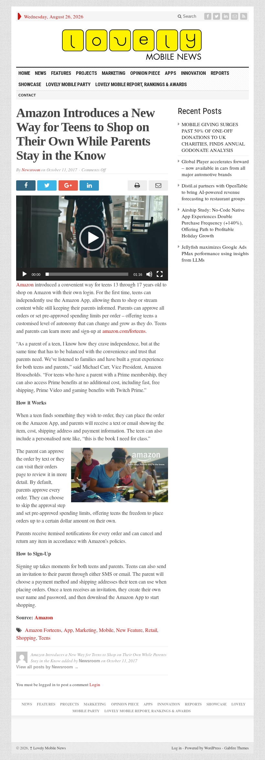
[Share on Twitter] (47, 185)
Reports (220, 73)
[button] (92, 238)
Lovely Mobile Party (68, 84)
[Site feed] (244, 16)
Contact (27, 95)
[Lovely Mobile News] (132, 44)
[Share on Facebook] (26, 185)
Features (61, 73)
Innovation (193, 73)
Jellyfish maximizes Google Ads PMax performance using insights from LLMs (215, 253)
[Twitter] (217, 16)
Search (189, 16)
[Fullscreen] (159, 274)
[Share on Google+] (69, 185)
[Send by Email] (157, 185)
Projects (86, 73)
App (68, 629)
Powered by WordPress (203, 747)
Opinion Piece (145, 73)
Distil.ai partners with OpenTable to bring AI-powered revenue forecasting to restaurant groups (215, 192)
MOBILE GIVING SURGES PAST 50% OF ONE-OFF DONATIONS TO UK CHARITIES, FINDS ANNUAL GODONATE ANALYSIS (213, 137)
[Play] (24, 274)
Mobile (106, 629)
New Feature (129, 629)
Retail (151, 629)
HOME (24, 73)
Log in (177, 747)
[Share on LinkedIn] (90, 185)
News (40, 73)
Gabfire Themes (236, 747)
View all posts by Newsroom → (47, 667)
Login (95, 684)
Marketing (113, 73)
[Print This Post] (136, 185)
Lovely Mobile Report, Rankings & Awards (141, 84)
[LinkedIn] (226, 16)
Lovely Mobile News (48, 747)
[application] (92, 238)
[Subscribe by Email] (235, 16)
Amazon (25, 284)
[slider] (87, 274)
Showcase (29, 84)
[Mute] (149, 274)
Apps (170, 73)
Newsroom (31, 170)
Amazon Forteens (43, 629)
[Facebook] (208, 16)
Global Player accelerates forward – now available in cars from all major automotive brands (215, 167)
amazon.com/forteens (123, 330)
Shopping (26, 637)
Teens (44, 637)
